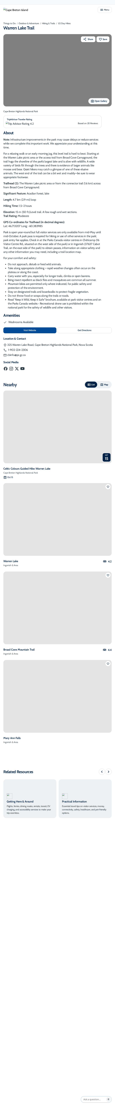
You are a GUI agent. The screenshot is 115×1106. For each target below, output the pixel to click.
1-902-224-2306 (17, 350)
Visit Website (39, 330)
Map (106, 384)
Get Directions (90, 331)
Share (90, 39)
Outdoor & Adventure (29, 23)
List (93, 384)
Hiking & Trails (48, 23)
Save (105, 39)
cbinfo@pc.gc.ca (16, 355)
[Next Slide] (108, 772)
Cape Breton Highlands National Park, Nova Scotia (50, 344)
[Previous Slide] (102, 772)
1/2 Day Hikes (64, 23)
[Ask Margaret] (108, 1099)
